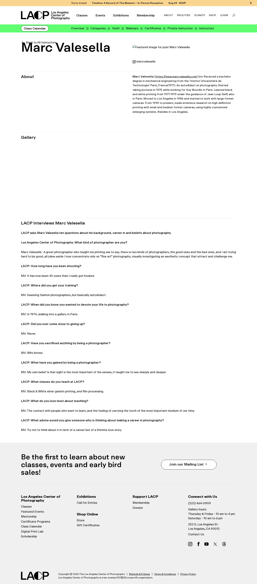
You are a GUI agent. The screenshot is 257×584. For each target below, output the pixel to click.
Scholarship (29, 536)
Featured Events (32, 511)
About (168, 15)
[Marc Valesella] (42, 160)
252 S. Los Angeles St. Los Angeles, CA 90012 (204, 526)
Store (80, 520)
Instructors (206, 28)
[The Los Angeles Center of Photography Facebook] (198, 544)
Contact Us (196, 534)
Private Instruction (180, 28)
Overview (77, 28)
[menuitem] (77, 28)
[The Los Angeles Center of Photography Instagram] (190, 544)
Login (224, 15)
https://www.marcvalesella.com (176, 76)
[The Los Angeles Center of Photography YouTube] (206, 544)
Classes (82, 15)
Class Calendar (35, 28)
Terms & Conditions (165, 574)
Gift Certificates (88, 525)
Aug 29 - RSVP (177, 3)
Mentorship (29, 516)
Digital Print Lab (32, 531)
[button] (234, 15)
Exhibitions (121, 15)
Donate (199, 15)
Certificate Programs (35, 521)
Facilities (183, 15)
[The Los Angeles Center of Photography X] (215, 544)
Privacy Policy (188, 574)
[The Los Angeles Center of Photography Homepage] (46, 15)
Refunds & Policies (139, 574)
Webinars (132, 28)
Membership (146, 15)
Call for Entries (87, 502)
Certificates (153, 28)
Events (100, 15)
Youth (116, 28)
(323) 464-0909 (199, 503)
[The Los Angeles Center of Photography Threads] (224, 544)
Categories (98, 28)
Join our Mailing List (186, 464)
